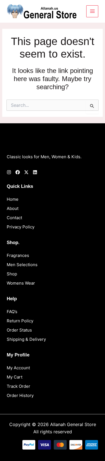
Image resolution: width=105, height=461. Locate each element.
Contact (14, 217)
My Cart (14, 377)
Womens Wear (21, 283)
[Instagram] (9, 172)
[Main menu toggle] (92, 11)
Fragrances (18, 255)
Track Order (18, 386)
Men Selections (22, 264)
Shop (12, 273)
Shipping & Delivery (26, 339)
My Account (18, 367)
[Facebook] (17, 172)
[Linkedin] (35, 172)
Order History (20, 395)
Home (12, 199)
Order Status (19, 330)
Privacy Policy (20, 227)
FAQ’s (12, 311)
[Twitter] (26, 172)
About (12, 208)
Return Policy (20, 320)
